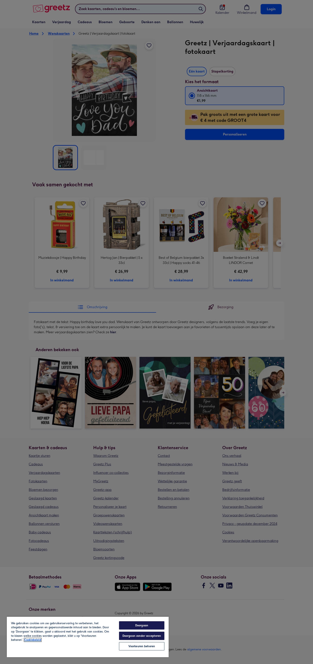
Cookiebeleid (32, 639)
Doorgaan (141, 625)
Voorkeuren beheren (141, 646)
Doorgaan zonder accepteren (141, 635)
